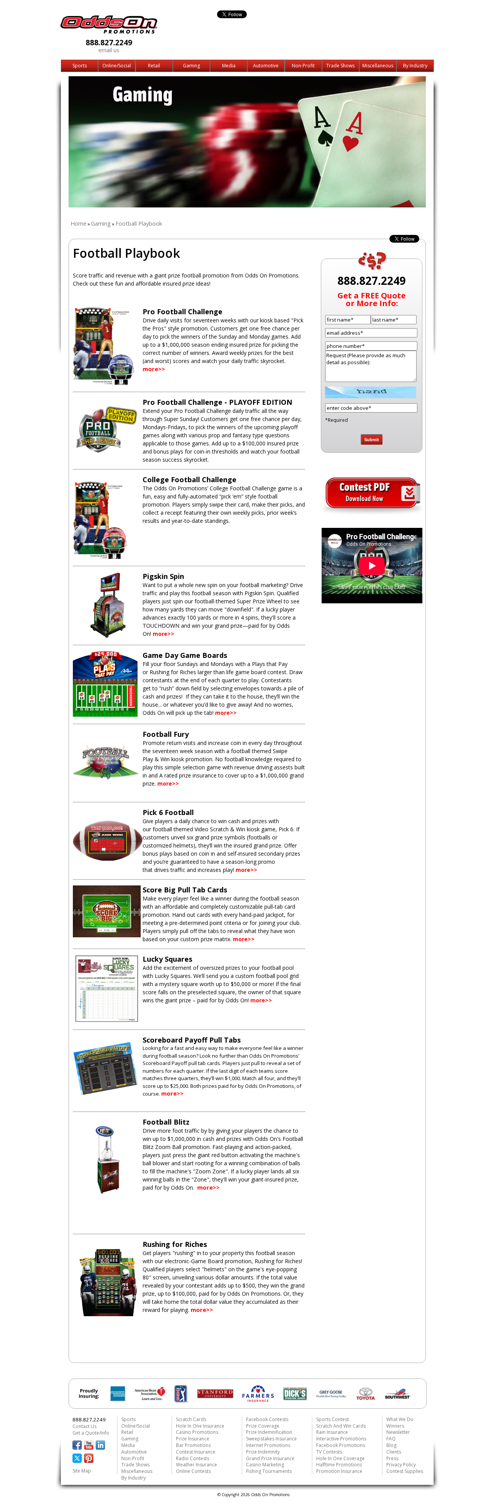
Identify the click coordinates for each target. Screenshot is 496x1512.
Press (392, 1458)
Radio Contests (192, 1458)
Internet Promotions (268, 1445)
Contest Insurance (195, 1452)
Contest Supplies (404, 1471)
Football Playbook (138, 223)
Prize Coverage (262, 1426)
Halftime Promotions (339, 1464)
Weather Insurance (196, 1464)
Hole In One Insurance (200, 1426)
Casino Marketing (265, 1464)
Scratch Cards (191, 1419)
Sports (79, 66)
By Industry (415, 66)
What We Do (399, 1419)
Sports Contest (332, 1419)
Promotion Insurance (339, 1471)
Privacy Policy (401, 1464)
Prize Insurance (192, 1438)
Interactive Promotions (341, 1438)
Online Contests (193, 1471)
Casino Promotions (197, 1432)
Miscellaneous (377, 66)
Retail (154, 66)
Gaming (191, 66)
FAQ (391, 1438)
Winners (395, 1426)
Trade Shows (340, 66)
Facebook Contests (267, 1419)
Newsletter (398, 1432)
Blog (391, 1445)
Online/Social (116, 66)
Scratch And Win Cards (341, 1426)
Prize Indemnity (263, 1452)
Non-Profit (303, 66)
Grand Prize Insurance (270, 1458)
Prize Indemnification (269, 1432)
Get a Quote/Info (90, 1433)
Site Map (81, 1470)
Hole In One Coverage (340, 1458)
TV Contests (329, 1452)
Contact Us (84, 1426)
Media (229, 66)
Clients (393, 1452)
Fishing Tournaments (269, 1471)
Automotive (266, 66)
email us (108, 50)
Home (78, 223)
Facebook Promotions (340, 1445)
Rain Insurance (332, 1432)
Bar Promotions (193, 1445)
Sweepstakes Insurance (271, 1438)
